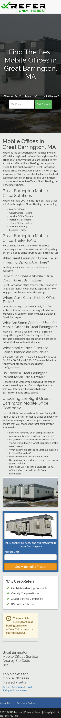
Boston (6, 686)
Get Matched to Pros (29, 566)
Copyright (49, 712)
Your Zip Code (12, 551)
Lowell (29, 686)
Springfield (8, 690)
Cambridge (18, 686)
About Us (5, 703)
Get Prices (42, 104)
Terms (38, 712)
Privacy (28, 712)
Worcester (21, 690)
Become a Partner (26, 703)
